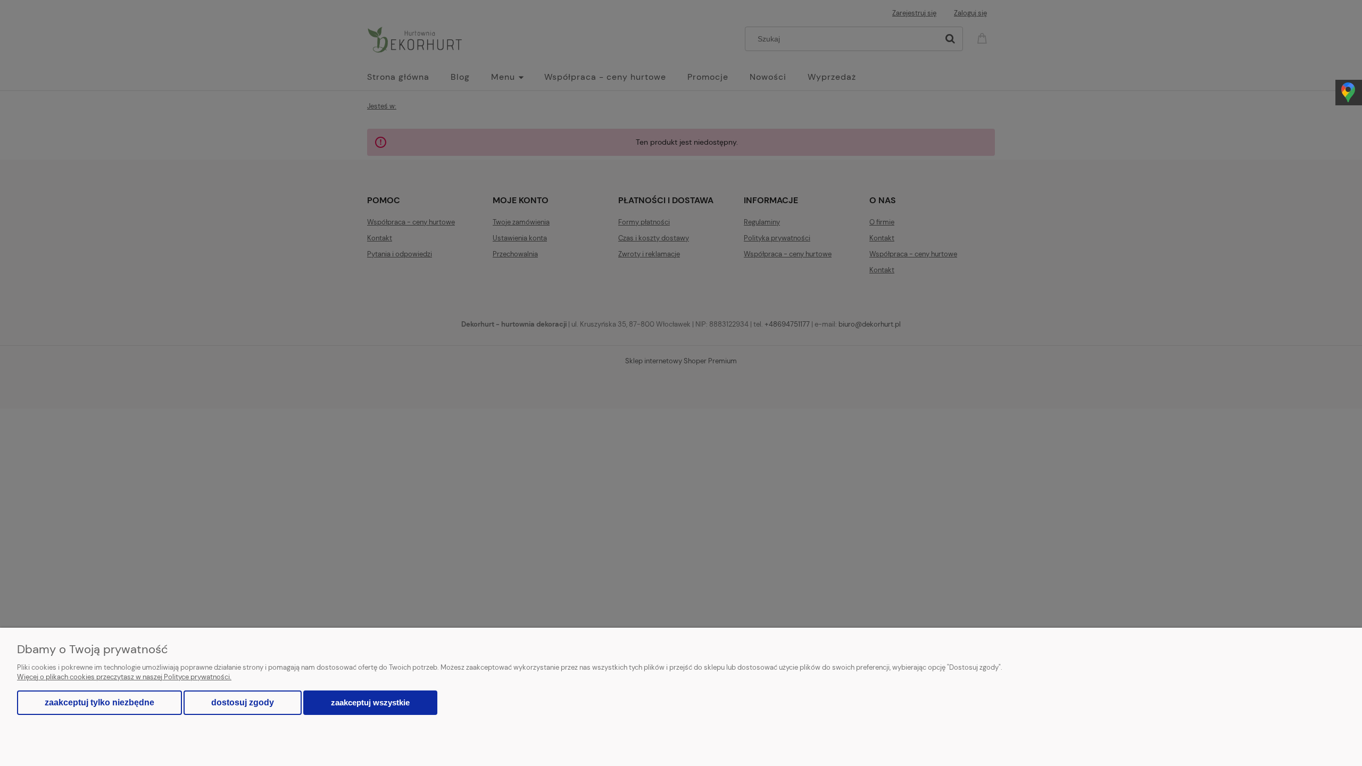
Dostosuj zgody (242, 702)
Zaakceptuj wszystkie (370, 702)
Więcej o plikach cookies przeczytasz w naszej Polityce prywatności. (124, 676)
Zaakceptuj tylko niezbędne (99, 702)
